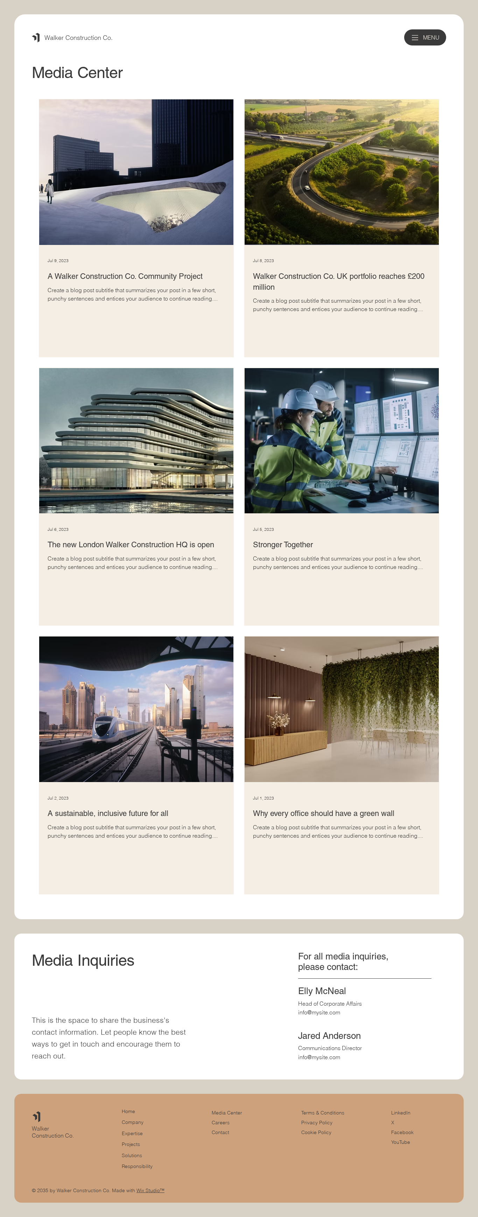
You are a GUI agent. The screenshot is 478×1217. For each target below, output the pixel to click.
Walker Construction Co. (78, 38)
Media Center (227, 1113)
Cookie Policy (316, 1132)
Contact (220, 1132)
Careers (221, 1122)
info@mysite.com (319, 1012)
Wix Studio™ (150, 1190)
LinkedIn (400, 1113)
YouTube (400, 1142)
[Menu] (415, 37)
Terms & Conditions (323, 1113)
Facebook (402, 1132)
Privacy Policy (316, 1122)
